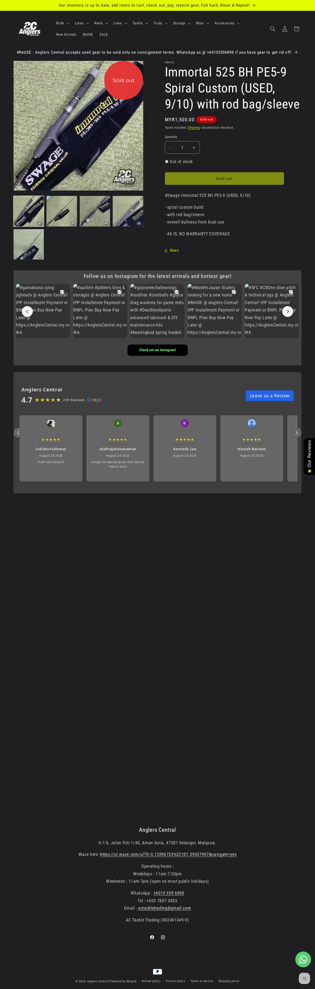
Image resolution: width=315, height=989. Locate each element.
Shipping (194, 127)
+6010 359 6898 (169, 893)
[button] (62, 23)
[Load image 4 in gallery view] (128, 211)
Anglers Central (98, 981)
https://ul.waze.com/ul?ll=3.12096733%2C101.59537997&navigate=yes (168, 854)
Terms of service (201, 981)
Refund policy (151, 981)
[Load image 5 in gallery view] (29, 244)
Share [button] (174, 250)
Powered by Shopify (123, 981)
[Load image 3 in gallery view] (95, 211)
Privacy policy (175, 981)
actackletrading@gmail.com (164, 908)
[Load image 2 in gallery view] (62, 211)
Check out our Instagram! (157, 350)
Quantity (171, 137)
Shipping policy (229, 981)
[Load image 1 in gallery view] (29, 211)
